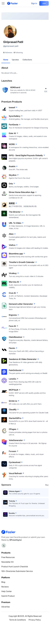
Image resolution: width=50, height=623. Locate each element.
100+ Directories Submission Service (17, 571)
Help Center (6, 591)
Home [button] (5, 60)
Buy (47, 485)
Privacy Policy (35, 620)
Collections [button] (27, 60)
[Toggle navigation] (4, 3)
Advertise (5, 607)
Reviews (5, 587)
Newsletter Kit (7, 562)
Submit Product (8, 596)
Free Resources (8, 557)
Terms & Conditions (17, 620)
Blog (3, 582)
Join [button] (44, 3)
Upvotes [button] (15, 60)
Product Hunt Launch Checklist (14, 566)
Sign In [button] (34, 3)
